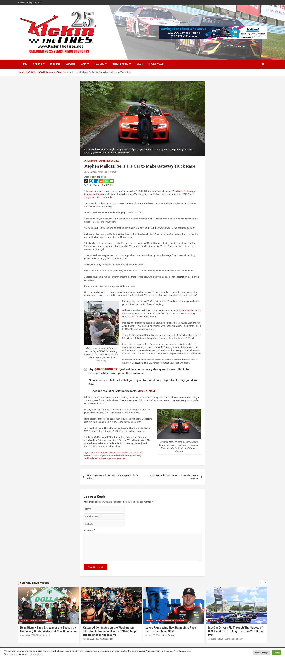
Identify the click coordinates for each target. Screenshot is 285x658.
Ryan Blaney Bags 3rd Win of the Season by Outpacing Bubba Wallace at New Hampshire (48, 629)
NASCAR (37, 64)
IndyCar (55, 64)
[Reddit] (101, 181)
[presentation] (261, 583)
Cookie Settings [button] (261, 653)
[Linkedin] (96, 181)
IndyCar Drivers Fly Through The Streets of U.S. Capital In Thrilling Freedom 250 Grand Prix (236, 631)
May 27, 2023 (146, 391)
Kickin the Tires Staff (107, 172)
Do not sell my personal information (24, 654)
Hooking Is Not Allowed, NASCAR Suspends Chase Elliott (112, 477)
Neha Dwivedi (43, 635)
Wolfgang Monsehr (234, 639)
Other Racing (120, 64)
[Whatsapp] (106, 181)
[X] (86, 181)
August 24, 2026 (27, 635)
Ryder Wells (156, 64)
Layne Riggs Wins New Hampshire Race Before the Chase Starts (170, 629)
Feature (99, 64)
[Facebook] (91, 181)
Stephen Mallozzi (91, 455)
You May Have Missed (34, 582)
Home (24, 64)
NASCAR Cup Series (39, 620)
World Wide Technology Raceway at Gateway (104, 458)
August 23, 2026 (90, 639)
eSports (70, 64)
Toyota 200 (105, 455)
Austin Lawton (106, 639)
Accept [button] (277, 653)
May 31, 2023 (90, 172)
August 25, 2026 (215, 639)
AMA (83, 64)
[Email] (111, 181)
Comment (89, 530)
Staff (140, 64)
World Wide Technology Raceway (126, 455)
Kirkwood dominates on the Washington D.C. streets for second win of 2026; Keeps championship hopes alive (110, 631)
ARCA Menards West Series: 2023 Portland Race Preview (174, 477)
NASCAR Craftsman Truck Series (101, 161)
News (96, 620)
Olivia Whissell (135, 452)
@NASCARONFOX (105, 369)
